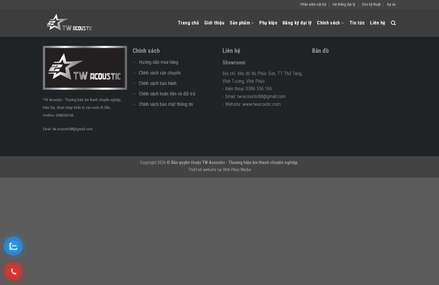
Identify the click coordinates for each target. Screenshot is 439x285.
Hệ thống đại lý (344, 4)
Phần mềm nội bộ (313, 4)
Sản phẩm (240, 23)
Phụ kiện (268, 23)
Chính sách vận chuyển (160, 73)
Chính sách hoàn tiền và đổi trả (167, 94)
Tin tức (357, 23)
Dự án (391, 4)
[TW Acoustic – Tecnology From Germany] (71, 23)
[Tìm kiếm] (393, 23)
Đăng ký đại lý (297, 23)
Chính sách (328, 23)
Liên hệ (377, 23)
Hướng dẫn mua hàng (158, 62)
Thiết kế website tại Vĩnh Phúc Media (219, 169)
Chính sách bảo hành (157, 83)
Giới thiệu (214, 23)
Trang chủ (188, 23)
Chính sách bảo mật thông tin (166, 104)
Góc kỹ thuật (371, 4)
